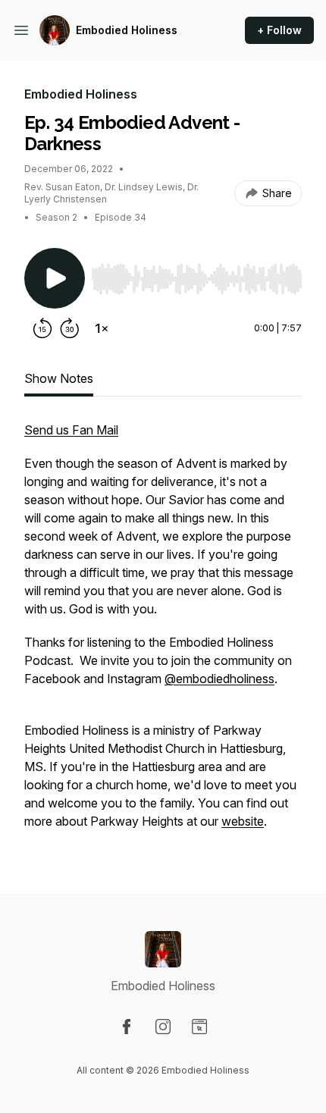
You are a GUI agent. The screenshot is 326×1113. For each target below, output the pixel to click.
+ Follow (279, 30)
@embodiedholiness (219, 678)
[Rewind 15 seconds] (42, 328)
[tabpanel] (163, 633)
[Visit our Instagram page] (163, 1026)
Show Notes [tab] (58, 378)
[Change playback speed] (101, 328)
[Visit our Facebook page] (126, 1026)
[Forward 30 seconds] (69, 328)
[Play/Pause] (54, 278)
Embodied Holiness (126, 30)
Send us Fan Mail (71, 429)
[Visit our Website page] (199, 1026)
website (242, 821)
